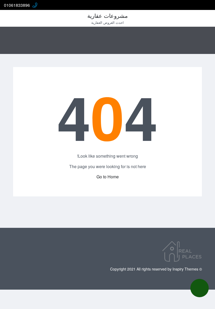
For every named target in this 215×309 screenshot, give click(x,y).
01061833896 (17, 5)
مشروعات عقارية (107, 15)
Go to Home (107, 177)
